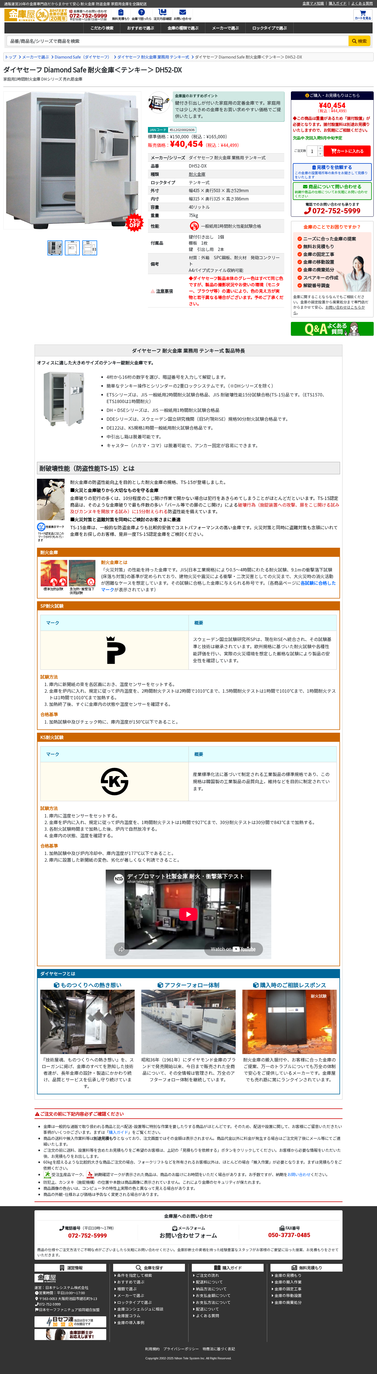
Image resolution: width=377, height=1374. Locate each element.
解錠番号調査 (316, 285)
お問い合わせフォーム (188, 1235)
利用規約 (152, 1348)
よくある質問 (362, 3)
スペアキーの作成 (320, 277)
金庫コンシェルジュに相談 (140, 1309)
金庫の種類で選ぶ (183, 28)
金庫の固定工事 (318, 254)
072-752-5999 (336, 211)
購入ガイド (338, 3)
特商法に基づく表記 (219, 1348)
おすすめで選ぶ (140, 28)
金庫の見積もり (288, 1275)
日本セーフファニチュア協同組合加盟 (69, 1309)
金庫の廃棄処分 (318, 269)
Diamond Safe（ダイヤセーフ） (83, 57)
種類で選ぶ (127, 1288)
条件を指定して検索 (134, 1275)
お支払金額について (213, 1295)
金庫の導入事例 (130, 1322)
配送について (207, 1309)
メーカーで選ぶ (225, 28)
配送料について (209, 1282)
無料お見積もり (318, 246)
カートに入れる (350, 151)
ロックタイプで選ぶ (269, 28)
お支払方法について (213, 1302)
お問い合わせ (298, 1174)
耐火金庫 (197, 174)
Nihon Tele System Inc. (189, 1358)
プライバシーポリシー (181, 1348)
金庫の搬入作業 (288, 1282)
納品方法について (211, 1288)
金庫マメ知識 (313, 3)
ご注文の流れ (207, 1275)
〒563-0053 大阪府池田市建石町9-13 (68, 1298)
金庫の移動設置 (318, 261)
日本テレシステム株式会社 (66, 1287)
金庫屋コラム (128, 1315)
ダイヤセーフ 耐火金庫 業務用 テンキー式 (153, 57)
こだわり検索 (101, 28)
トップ (10, 57)
